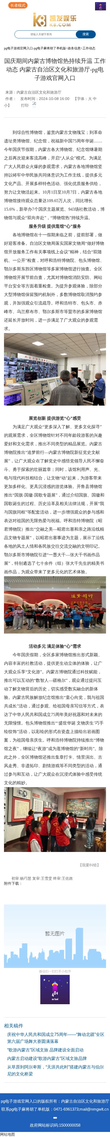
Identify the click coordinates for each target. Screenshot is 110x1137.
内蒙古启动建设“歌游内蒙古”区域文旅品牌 (47, 1058)
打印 (25, 105)
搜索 (85, 34)
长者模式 (17, 5)
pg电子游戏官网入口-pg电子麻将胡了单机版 (35, 48)
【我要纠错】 (89, 865)
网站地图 (7, 1134)
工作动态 (88, 48)
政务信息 (74, 48)
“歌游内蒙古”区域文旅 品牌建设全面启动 (45, 1050)
